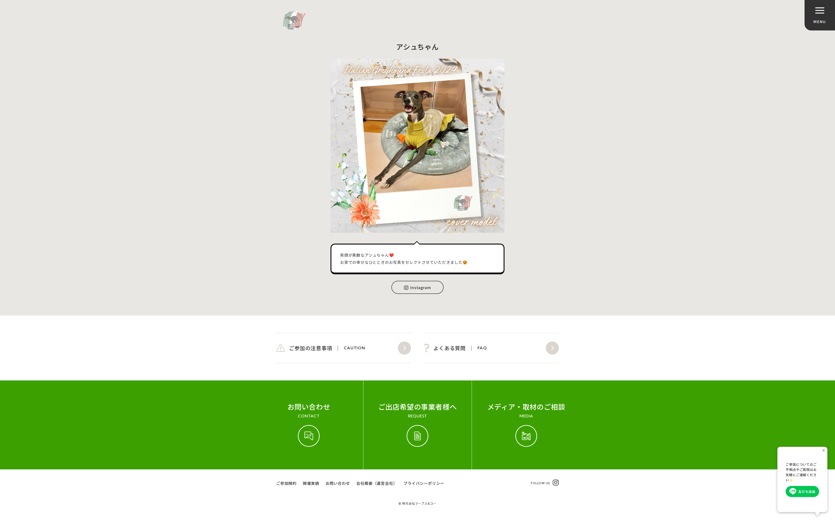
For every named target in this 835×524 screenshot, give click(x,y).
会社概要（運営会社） (376, 483)
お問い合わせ (338, 483)
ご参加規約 (286, 483)
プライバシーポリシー (423, 483)
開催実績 (311, 483)
